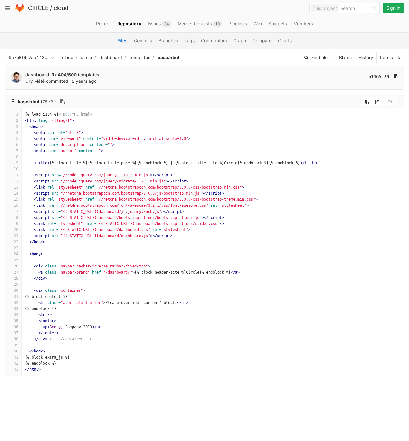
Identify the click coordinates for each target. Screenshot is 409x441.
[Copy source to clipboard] (366, 101)
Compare (262, 40)
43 (16, 369)
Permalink (390, 57)
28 (16, 278)
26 (16, 266)
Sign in (393, 8)
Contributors (214, 40)
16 (16, 205)
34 (16, 315)
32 (16, 302)
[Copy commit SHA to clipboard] (396, 77)
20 (16, 230)
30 (16, 290)
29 (16, 284)
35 (16, 321)
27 (16, 272)
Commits (143, 40)
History (366, 57)
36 (16, 327)
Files (122, 40)
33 (16, 308)
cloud (61, 7)
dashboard (110, 57)
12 (16, 181)
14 (16, 193)
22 (16, 242)
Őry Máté (35, 81)
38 (16, 339)
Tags (189, 40)
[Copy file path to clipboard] (62, 101)
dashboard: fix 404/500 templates (62, 74)
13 (16, 187)
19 (16, 223)
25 (16, 260)
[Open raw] (377, 101)
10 (16, 169)
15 (16, 199)
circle (86, 57)
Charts (285, 40)
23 (16, 248)
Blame (345, 57)
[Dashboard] (19, 10)
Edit (391, 101)
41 (16, 357)
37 (16, 333)
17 (16, 211)
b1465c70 (378, 76)
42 (16, 363)
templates (139, 57)
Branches (168, 40)
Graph (239, 40)
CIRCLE (38, 7)
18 (16, 217)
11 (16, 175)
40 (16, 351)
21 (16, 236)
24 (16, 254)
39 (16, 345)
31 (16, 296)
